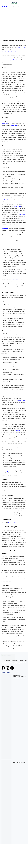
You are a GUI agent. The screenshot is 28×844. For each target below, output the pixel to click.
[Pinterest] (12, 668)
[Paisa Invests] (14, 2)
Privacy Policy (12, 522)
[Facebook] (3, 668)
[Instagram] (8, 668)
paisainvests (21, 47)
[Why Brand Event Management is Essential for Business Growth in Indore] (6, 716)
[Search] (26, 2)
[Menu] (2, 2)
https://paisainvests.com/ (8, 52)
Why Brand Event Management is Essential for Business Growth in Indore (19, 677)
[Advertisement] (14, 25)
